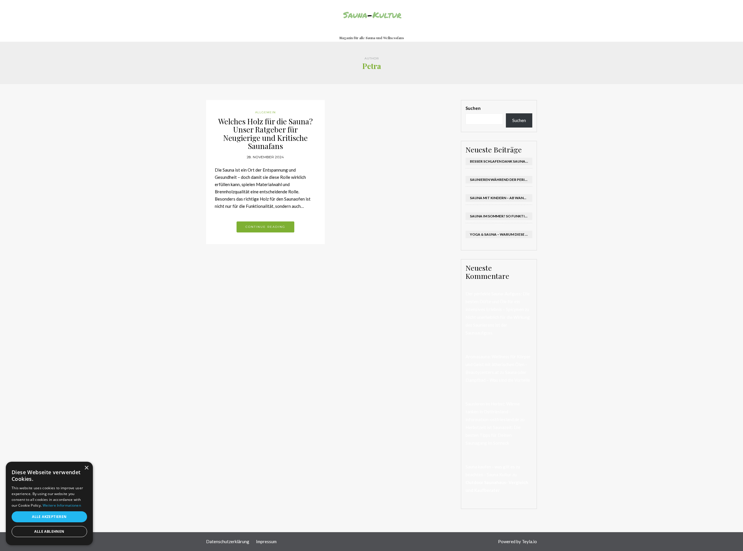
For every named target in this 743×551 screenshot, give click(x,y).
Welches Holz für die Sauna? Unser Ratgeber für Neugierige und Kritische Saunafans (265, 133)
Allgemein (265, 112)
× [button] (86, 468)
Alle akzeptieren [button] (49, 516)
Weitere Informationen (62, 505)
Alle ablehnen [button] (49, 531)
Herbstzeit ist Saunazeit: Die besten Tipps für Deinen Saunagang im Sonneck (493, 435)
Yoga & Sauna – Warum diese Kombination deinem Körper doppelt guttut (501, 234)
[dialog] (49, 503)
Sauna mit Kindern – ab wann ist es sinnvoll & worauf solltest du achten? (501, 198)
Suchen (473, 108)
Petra (371, 66)
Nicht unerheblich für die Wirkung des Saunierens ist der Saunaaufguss (498, 324)
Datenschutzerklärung (227, 541)
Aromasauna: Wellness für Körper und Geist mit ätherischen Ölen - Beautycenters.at (498, 364)
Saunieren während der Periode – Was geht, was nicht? (501, 179)
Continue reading (265, 227)
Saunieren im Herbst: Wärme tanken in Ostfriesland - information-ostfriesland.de (493, 411)
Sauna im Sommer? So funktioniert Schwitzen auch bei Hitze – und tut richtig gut (501, 216)
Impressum (266, 541)
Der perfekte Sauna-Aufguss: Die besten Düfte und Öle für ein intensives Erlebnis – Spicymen (498, 301)
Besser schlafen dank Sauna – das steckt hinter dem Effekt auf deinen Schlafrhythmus (501, 161)
